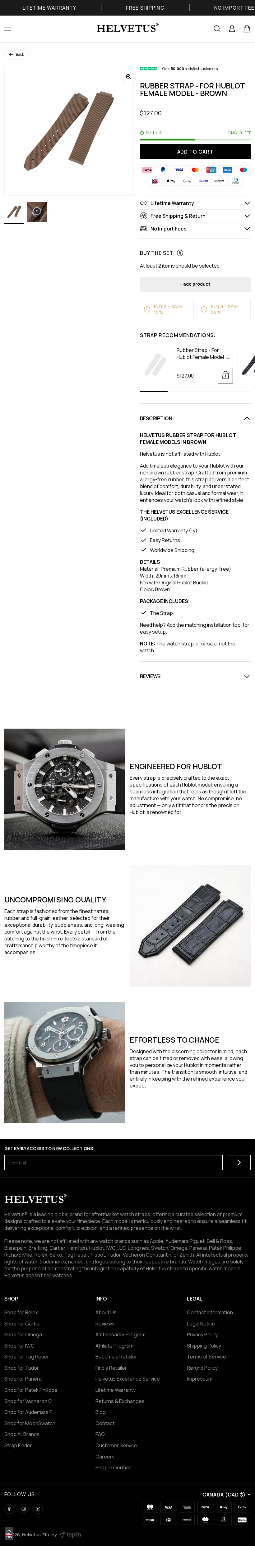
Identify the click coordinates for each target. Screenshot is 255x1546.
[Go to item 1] (14, 213)
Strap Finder (18, 1445)
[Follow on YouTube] (38, 1509)
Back (20, 54)
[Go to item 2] (37, 213)
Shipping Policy (204, 1345)
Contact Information (210, 1312)
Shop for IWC (19, 1345)
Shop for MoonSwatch (29, 1423)
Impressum (199, 1378)
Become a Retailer (116, 1356)
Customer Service (116, 1445)
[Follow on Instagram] (24, 1509)
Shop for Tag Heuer (26, 1356)
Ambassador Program (120, 1334)
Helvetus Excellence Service (127, 1378)
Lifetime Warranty (115, 1390)
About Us (106, 1312)
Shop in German (113, 1467)
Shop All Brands (21, 1434)
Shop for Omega (23, 1334)
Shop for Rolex (21, 1312)
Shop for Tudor (21, 1367)
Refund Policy (202, 1367)
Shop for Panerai (23, 1378)
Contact (104, 1423)
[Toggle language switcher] (9, 1531)
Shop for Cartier (22, 1323)
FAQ (100, 1434)
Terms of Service (206, 1356)
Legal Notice (201, 1323)
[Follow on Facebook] (9, 1509)
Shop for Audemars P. (28, 1412)
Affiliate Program (114, 1345)
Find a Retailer (111, 1367)
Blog (100, 1412)
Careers (105, 1456)
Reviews (105, 1323)
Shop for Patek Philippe (31, 1390)
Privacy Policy (202, 1334)
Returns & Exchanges (120, 1401)
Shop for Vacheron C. (28, 1401)
